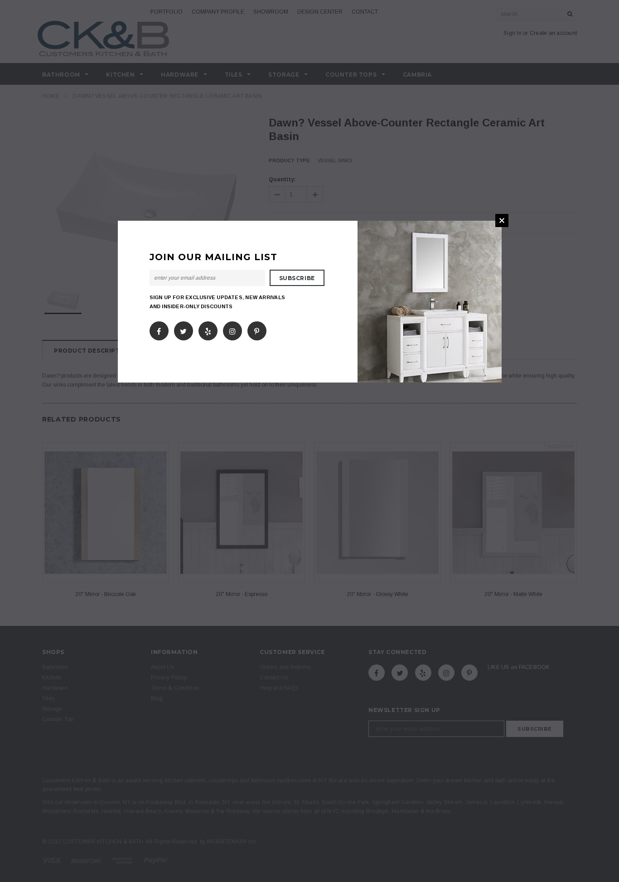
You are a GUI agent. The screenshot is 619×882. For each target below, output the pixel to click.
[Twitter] (183, 329)
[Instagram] (232, 329)
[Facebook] (159, 329)
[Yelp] (208, 329)
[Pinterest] (256, 329)
